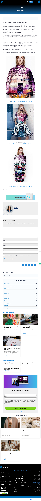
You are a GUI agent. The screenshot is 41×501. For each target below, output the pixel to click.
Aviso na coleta (12, 499)
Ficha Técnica (6, 288)
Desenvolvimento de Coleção (9, 286)
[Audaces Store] (27, 2)
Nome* (5, 396)
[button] (23, 265)
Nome (4, 240)
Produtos (6, 305)
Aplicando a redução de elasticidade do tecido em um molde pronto (15, 192)
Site (4, 250)
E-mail (4, 245)
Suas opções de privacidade (23, 499)
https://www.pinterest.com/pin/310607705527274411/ (21, 101)
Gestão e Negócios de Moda (9, 291)
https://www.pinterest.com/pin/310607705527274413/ (21, 143)
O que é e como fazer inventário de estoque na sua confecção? (30, 430)
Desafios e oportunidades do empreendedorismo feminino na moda (9, 453)
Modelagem (6, 298)
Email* (5, 392)
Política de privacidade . (24, 411)
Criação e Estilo (7, 283)
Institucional (6, 295)
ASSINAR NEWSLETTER (20, 408)
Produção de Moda (7, 303)
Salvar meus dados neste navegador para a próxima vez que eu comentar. (17, 255)
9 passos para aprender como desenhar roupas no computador (29, 327)
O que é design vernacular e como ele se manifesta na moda (11, 327)
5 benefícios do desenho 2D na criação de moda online (12, 349)
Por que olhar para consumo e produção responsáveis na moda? (9, 430)
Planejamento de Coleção (8, 300)
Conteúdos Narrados (8, 360)
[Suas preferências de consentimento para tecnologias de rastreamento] (40, 258)
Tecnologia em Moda (8, 308)
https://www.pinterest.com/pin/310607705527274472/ (21, 186)
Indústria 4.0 (6, 293)
